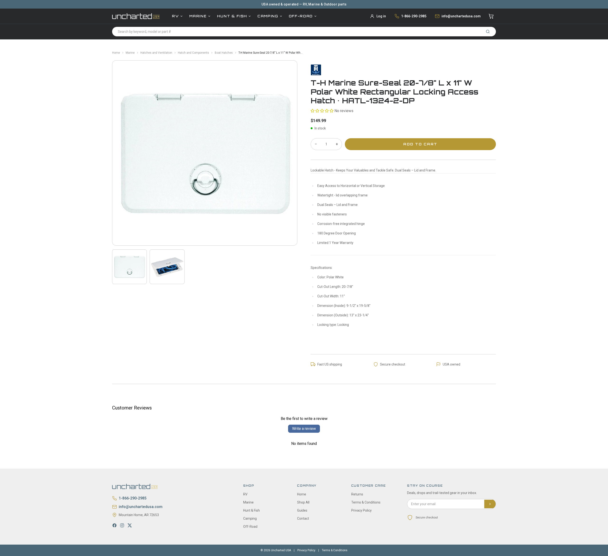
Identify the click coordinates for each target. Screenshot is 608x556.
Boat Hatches (224, 52)
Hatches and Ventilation (156, 52)
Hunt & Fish (232, 16)
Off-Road (301, 16)
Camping (267, 16)
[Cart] (491, 16)
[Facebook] (114, 525)
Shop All (303, 502)
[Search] (488, 31)
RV (175, 16)
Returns (357, 494)
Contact (303, 518)
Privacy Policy (361, 510)
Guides (302, 510)
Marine (198, 16)
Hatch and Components (193, 52)
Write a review (304, 428)
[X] (129, 525)
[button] (322, 111)
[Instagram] (122, 525)
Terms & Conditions (365, 502)
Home (116, 52)
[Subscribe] (490, 504)
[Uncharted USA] (136, 16)
